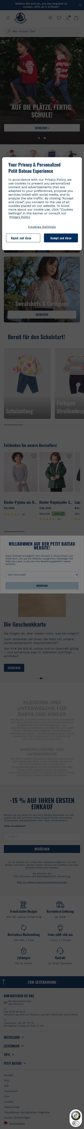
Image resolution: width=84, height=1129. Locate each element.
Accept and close (60, 238)
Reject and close (21, 238)
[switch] (75, 1123)
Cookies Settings (42, 227)
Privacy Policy (19, 217)
